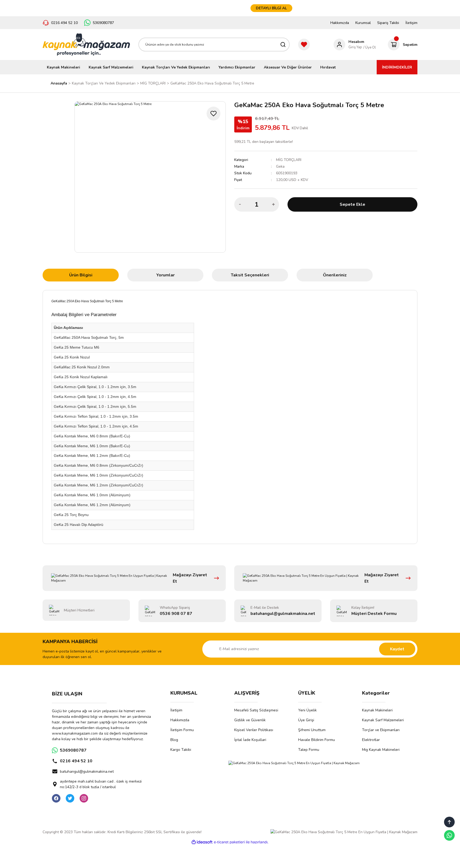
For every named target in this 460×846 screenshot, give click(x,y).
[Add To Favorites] (213, 113)
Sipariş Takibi (388, 22)
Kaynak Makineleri (377, 710)
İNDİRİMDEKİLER (397, 67)
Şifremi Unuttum (312, 729)
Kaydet (397, 649)
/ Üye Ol (369, 47)
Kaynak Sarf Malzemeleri (383, 720)
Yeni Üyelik (307, 710)
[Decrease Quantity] (240, 204)
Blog (174, 739)
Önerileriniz (335, 275)
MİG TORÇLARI (288, 159)
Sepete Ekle (352, 204)
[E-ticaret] (229, 842)
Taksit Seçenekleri (250, 275)
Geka (280, 166)
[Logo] (86, 44)
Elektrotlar (371, 739)
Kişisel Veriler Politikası (253, 729)
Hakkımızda (339, 22)
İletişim (411, 22)
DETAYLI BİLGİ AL (271, 8)
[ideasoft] (202, 842)
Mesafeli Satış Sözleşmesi (256, 710)
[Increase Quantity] (273, 204)
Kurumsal (363, 22)
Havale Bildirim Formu (316, 739)
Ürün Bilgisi (80, 275)
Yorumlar (165, 275)
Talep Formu (308, 749)
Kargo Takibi (180, 749)
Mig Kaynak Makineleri (381, 749)
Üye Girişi (306, 720)
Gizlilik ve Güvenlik (250, 720)
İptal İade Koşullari (250, 739)
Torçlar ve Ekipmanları (381, 729)
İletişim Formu (182, 729)
